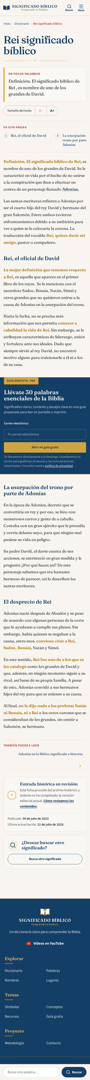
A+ (52, 110)
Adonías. (70, 189)
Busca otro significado (45, 859)
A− (41, 110)
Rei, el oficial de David (28, 135)
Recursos (12, 1016)
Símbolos (12, 1007)
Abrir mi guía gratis (45, 447)
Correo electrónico (16, 423)
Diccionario (22, 24)
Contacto (53, 1043)
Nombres (12, 980)
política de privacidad (59, 466)
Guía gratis (54, 1016)
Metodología (14, 1043)
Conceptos (54, 1007)
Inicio (6, 24)
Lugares (52, 980)
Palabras (53, 970)
